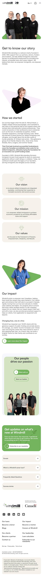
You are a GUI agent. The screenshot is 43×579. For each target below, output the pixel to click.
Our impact (26, 521)
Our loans (5, 521)
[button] (30, 3)
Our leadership (28, 533)
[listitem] (21, 36)
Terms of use (19, 546)
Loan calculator (28, 536)
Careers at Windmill (29, 528)
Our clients (6, 533)
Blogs (4, 528)
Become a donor (8, 525)
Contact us (6, 540)
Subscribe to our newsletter (28, 540)
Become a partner (9, 536)
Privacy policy (11, 546)
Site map (4, 546)
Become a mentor (29, 525)
